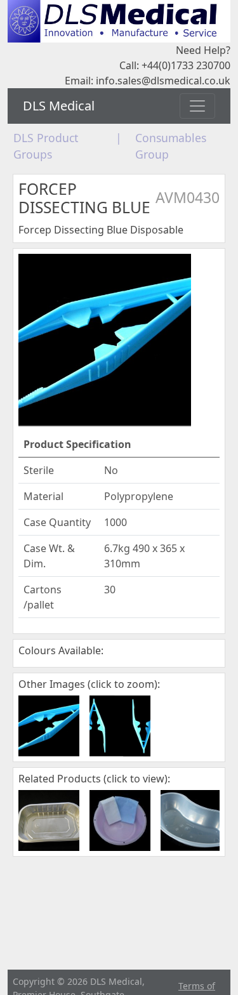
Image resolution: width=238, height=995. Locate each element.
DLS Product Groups (45, 146)
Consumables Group (170, 146)
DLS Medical (59, 105)
